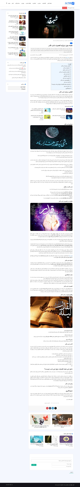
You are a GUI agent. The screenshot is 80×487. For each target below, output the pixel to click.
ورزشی (23, 3)
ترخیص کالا (23, 89)
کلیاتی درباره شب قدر (65, 66)
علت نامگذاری (66, 76)
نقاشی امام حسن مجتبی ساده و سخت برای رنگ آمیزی (52, 444)
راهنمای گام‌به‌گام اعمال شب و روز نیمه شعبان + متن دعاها (66, 444)
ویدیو (9, 3)
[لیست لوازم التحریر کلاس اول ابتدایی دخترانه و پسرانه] (22, 17)
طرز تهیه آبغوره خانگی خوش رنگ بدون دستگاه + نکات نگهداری (13, 53)
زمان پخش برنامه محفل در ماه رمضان (58, 109)
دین (63, 40)
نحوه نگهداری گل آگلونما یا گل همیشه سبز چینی (13, 27)
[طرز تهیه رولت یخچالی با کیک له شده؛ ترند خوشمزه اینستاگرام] (22, 44)
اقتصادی (44, 3)
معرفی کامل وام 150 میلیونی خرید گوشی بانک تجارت (13, 32)
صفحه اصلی (50, 3)
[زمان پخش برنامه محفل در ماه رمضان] (69, 110)
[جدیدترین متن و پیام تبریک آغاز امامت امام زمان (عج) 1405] (36, 439)
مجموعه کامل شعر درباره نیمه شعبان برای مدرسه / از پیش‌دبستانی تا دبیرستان (37, 117)
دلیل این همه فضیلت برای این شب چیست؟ (60, 84)
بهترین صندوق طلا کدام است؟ (13, 47)
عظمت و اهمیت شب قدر (64, 72)
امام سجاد (70, 256)
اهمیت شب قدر (66, 78)
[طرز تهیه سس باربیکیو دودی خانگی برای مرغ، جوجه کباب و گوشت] (22, 22)
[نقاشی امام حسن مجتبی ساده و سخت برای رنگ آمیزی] (51, 439)
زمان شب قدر (66, 86)
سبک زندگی (18, 3)
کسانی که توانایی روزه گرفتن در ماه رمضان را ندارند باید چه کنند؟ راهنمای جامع (37, 110)
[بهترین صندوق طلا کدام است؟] (22, 49)
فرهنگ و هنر (28, 3)
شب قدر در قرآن (66, 70)
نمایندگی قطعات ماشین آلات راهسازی (17, 77)
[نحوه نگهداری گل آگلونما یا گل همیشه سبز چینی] (22, 28)
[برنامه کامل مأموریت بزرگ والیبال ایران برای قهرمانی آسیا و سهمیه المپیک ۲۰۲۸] (22, 38)
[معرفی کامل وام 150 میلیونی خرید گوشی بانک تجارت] (22, 33)
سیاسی (39, 3)
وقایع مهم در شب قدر (65, 80)
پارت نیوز (67, 57)
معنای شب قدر (66, 68)
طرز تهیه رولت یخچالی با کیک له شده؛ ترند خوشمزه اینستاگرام (13, 43)
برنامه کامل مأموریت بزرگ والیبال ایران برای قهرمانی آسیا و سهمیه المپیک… (13, 38)
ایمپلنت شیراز (23, 87)
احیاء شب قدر (66, 74)
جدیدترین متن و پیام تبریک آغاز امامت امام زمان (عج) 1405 (36, 444)
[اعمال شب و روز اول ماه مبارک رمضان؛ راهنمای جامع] (69, 117)
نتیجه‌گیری (68, 88)
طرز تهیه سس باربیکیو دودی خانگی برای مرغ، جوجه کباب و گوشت (13, 22)
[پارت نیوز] (69, 3)
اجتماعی (34, 3)
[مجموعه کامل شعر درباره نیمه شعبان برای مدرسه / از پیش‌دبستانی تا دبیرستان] (47, 117)
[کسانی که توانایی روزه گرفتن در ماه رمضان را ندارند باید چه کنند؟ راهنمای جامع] (47, 110)
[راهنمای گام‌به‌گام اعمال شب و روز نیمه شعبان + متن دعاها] (66, 439)
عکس (13, 3)
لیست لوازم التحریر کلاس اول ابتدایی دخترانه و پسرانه (13, 16)
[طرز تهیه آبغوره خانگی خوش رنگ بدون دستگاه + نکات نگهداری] (22, 54)
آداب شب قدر (66, 82)
